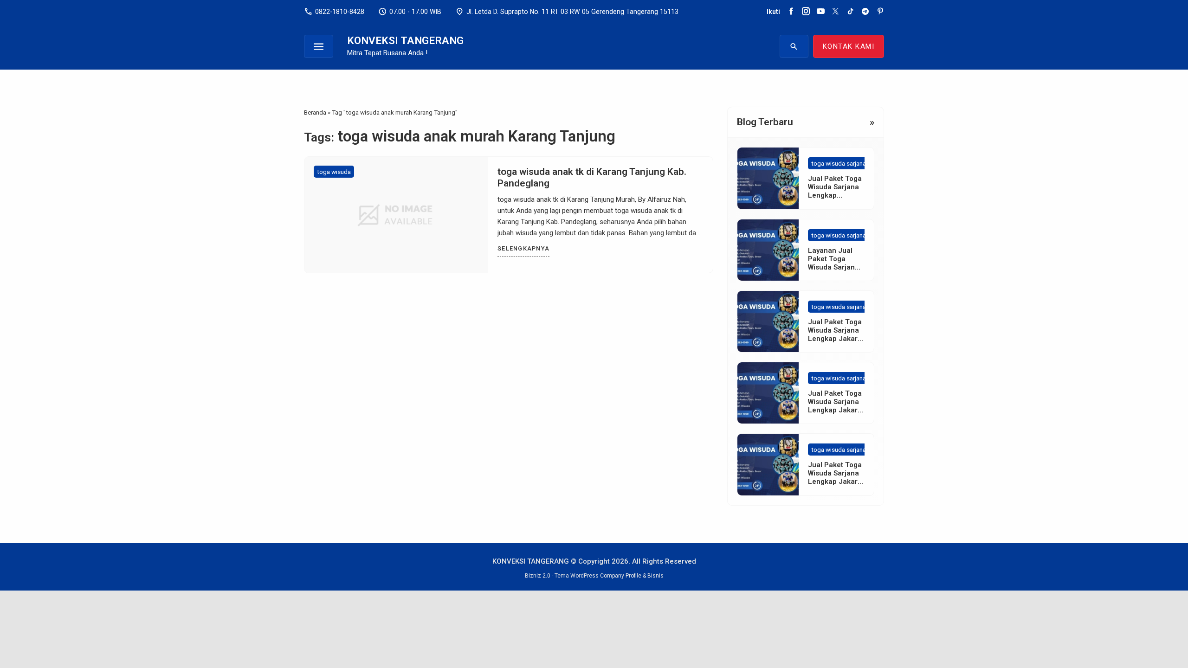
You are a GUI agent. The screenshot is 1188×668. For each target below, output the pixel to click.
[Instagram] (806, 11)
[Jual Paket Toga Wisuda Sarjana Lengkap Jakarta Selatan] (768, 321)
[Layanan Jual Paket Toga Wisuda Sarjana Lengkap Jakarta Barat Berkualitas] (768, 250)
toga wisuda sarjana (838, 163)
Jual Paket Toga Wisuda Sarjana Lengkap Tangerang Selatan (835, 195)
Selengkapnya (523, 248)
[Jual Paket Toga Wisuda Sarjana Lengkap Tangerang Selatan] (768, 178)
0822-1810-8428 (334, 11)
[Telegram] (865, 11)
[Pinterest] (880, 11)
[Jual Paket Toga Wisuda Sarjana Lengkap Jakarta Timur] (768, 393)
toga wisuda (334, 171)
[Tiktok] (850, 11)
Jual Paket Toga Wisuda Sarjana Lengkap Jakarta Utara (836, 477)
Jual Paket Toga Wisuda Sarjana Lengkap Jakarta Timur (836, 406)
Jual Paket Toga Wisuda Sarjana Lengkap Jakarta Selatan (836, 334)
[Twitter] (835, 11)
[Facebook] (791, 11)
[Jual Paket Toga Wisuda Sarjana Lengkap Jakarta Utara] (768, 464)
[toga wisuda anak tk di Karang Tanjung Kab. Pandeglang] (396, 215)
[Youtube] (821, 11)
